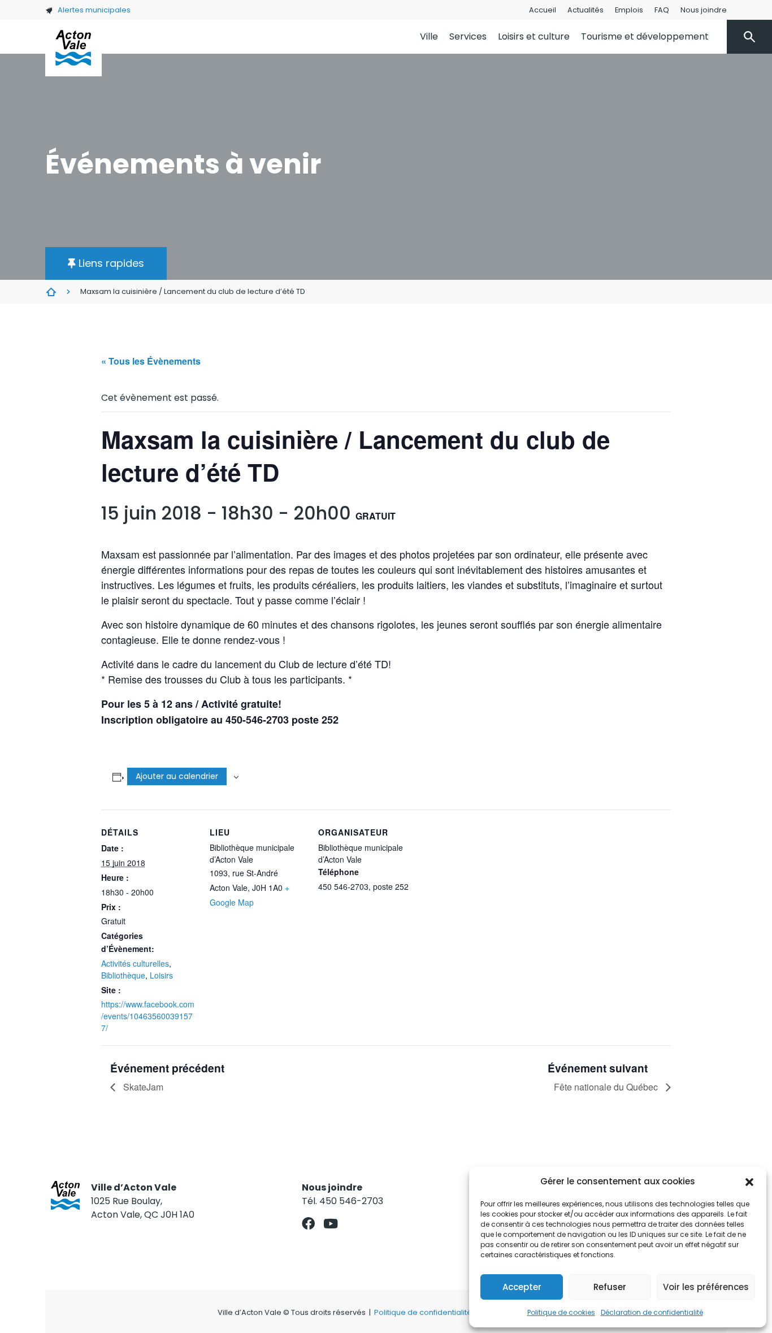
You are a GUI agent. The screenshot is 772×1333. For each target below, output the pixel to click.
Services (468, 36)
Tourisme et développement (645, 36)
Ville (429, 36)
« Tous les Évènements (151, 360)
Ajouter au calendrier (177, 776)
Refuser (609, 1287)
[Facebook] (308, 1223)
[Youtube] (330, 1223)
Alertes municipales (94, 10)
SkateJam (142, 1086)
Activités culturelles (135, 963)
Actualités (585, 10)
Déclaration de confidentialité (652, 1312)
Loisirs (161, 975)
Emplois (629, 10)
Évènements (51, 291)
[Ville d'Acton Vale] (73, 48)
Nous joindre (703, 10)
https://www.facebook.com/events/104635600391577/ (147, 1015)
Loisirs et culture (534, 36)
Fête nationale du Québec (607, 1086)
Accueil (542, 10)
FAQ (661, 10)
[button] (749, 1181)
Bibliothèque (123, 975)
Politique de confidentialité (423, 1312)
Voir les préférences (706, 1287)
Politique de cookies (561, 1312)
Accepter (521, 1287)
